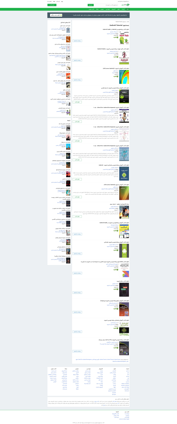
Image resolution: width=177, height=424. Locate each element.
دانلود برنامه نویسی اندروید (93, 173)
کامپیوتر (113, 9)
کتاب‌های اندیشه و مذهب (60, 145)
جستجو (90, 5)
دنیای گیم (76, 212)
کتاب (118, 403)
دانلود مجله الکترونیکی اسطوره (108, 212)
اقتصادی (114, 371)
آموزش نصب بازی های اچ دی (107, 194)
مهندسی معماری (87, 374)
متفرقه (77, 389)
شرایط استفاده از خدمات (124, 419)
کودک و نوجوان (76, 381)
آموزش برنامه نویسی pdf (109, 95)
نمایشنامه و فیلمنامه (125, 385)
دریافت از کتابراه (77, 41)
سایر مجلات (65, 389)
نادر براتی (62, 125)
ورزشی (77, 385)
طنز (128, 378)
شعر (128, 374)
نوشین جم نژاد (61, 171)
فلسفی (114, 385)
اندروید (113, 72)
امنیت (101, 374)
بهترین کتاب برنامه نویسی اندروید (81, 95)
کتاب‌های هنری (52, 55)
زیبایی (77, 376)
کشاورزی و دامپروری (112, 390)
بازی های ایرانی (113, 213)
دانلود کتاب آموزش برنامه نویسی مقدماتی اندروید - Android (114, 165)
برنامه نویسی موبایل (83, 174)
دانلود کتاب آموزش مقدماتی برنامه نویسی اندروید (116, 320)
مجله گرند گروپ (114, 206)
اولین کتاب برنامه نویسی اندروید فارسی (104, 99)
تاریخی (114, 376)
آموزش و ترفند (100, 372)
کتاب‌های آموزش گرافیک (60, 55)
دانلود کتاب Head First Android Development (103, 117)
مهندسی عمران (88, 372)
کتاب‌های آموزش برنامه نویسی (109, 92)
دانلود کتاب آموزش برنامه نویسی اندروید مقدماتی (116, 242)
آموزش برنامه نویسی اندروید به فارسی (88, 99)
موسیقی (77, 383)
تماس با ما (49, 1)
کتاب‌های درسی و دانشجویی (60, 56)
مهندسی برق (88, 376)
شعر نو (127, 376)
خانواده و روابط (76, 374)
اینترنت (101, 371)
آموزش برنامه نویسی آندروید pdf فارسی (96, 95)
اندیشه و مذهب (113, 372)
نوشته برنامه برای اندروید (78, 117)
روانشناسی (114, 380)
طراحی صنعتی (88, 371)
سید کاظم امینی (61, 73)
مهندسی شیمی (87, 380)
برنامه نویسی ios (103, 344)
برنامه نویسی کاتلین (111, 266)
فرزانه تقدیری (61, 162)
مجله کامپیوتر (107, 213)
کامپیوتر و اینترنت (99, 387)
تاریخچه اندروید (111, 192)
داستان (127, 371)
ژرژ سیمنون (62, 153)
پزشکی (114, 374)
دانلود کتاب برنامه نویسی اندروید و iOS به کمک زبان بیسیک (114, 340)
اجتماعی (114, 381)
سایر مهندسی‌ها (87, 383)
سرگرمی (77, 378)
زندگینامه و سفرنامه (125, 383)
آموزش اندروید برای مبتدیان (92, 118)
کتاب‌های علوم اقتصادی (60, 75)
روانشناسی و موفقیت (52, 374)
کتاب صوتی (91, 9)
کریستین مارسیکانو (113, 303)
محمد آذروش (61, 201)
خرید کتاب (116, 417)
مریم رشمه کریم (114, 322)
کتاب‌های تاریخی (62, 47)
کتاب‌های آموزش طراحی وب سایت (58, 38)
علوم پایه (114, 392)
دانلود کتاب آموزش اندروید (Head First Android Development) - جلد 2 (111, 127)
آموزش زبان (126, 389)
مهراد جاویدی (114, 90)
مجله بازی (65, 374)
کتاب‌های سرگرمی (62, 260)
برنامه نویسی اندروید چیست (81, 173)
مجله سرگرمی (64, 376)
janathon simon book (82, 118)
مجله (97, 9)
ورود (62, 1)
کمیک (128, 380)
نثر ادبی (127, 381)
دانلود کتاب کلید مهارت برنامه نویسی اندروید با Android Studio (113, 49)
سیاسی (114, 383)
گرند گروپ (101, 213)
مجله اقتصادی (64, 378)
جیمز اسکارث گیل (61, 135)
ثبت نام (58, 1)
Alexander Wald (114, 225)
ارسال (104, 405)
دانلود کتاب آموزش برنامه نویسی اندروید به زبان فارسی (115, 88)
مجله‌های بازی (112, 208)
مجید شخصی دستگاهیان (112, 342)
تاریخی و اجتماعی (53, 376)
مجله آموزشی (64, 381)
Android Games (91, 213)
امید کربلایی (114, 283)
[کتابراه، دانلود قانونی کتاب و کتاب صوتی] (115, 37)
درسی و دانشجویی (112, 389)
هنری (78, 387)
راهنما (54, 1)
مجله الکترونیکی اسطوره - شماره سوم (119, 204)
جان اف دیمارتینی (61, 101)
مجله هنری (65, 387)
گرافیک (101, 385)
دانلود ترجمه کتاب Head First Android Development (103, 115)
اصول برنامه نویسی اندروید (97, 97)
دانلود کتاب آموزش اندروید (88, 117)
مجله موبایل (65, 372)
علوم (119, 9)
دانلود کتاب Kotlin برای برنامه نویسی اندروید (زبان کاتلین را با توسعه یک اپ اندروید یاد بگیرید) (105, 262)
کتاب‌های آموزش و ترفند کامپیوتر (108, 189)
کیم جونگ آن (61, 230)
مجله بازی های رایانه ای (91, 212)
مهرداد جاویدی (114, 167)
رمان (128, 372)
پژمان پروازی (62, 27)
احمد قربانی (62, 110)
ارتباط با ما (127, 414)
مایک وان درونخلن (113, 51)
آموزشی (54, 381)
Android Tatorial (77, 99)
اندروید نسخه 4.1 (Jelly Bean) (90, 192)
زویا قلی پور (62, 181)
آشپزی (77, 372)
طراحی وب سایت (99, 383)
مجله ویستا (62, 92)
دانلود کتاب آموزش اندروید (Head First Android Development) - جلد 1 (111, 107)
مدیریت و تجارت (53, 378)
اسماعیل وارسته (61, 37)
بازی (117, 213)
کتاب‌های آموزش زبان (61, 202)
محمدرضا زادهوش (61, 190)
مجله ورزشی (64, 380)
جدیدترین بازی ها (82, 212)
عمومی (102, 9)
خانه (128, 9)
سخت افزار (101, 380)
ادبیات (123, 9)
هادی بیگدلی (62, 144)
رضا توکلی (115, 71)
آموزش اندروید (90, 115)
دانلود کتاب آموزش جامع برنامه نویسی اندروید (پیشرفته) (114, 301)
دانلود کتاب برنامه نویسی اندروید (85, 97)
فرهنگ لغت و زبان (125, 387)
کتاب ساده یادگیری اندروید (112, 118)
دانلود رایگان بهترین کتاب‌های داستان (58, 29)
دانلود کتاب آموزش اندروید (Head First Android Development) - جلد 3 (111, 146)
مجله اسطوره (98, 212)
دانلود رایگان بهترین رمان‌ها (60, 64)
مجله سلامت (64, 385)
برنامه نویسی (100, 376)
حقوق (115, 387)
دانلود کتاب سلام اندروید (123, 281)
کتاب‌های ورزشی (62, 241)
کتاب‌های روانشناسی (61, 93)
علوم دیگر (114, 394)
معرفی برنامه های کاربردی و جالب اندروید (93, 194)
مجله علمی (65, 383)
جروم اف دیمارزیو (113, 31)
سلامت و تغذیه (76, 380)
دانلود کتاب (77, 102)
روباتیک (89, 381)
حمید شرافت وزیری (113, 244)
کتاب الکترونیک (115, 414)
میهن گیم (97, 213)
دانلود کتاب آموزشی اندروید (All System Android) (116, 185)
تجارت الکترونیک (99, 378)
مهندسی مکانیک (87, 378)
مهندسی (108, 9)
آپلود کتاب (52, 5)
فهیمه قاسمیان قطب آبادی (111, 264)
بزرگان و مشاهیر (75, 371)
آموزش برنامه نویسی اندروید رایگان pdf (110, 97)
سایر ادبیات (127, 390)
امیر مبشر (62, 239)
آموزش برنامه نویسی (103, 118)
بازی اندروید (85, 213)
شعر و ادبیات (53, 371)
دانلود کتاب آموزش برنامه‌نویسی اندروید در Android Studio (114, 223)
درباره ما (127, 415)
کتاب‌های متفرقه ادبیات (60, 222)
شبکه (102, 381)
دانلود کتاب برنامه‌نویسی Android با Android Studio (116, 29)
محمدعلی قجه (61, 249)
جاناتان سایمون (114, 110)
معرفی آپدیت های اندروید (102, 192)
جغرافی (114, 378)
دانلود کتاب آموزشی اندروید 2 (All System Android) (116, 68)
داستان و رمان (53, 372)
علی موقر (62, 46)
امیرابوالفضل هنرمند (60, 258)
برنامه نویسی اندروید (111, 33)
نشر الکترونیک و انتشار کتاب (123, 1)
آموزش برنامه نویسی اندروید (81, 115)
